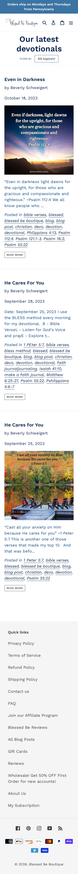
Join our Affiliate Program (33, 715)
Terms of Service (24, 655)
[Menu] (71, 22)
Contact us (18, 691)
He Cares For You (24, 283)
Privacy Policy (21, 643)
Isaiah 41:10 (50, 368)
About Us (17, 793)
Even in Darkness (24, 79)
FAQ (12, 703)
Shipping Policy (22, 679)
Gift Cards (18, 751)
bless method (17, 350)
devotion (54, 226)
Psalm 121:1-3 (28, 238)
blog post (43, 356)
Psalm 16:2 (54, 238)
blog (49, 220)
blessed (56, 214)
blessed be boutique (23, 220)
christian (23, 226)
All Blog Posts (21, 739)
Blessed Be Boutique (46, 864)
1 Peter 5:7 (33, 560)
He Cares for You (23, 425)
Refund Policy (21, 667)
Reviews (16, 763)
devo (38, 226)
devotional (14, 232)
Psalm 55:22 (16, 244)
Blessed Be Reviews (27, 727)
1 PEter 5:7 (34, 344)
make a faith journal (24, 374)
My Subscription (23, 805)
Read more (15, 254)
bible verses (35, 214)
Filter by (25, 58)
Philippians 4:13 (41, 232)
